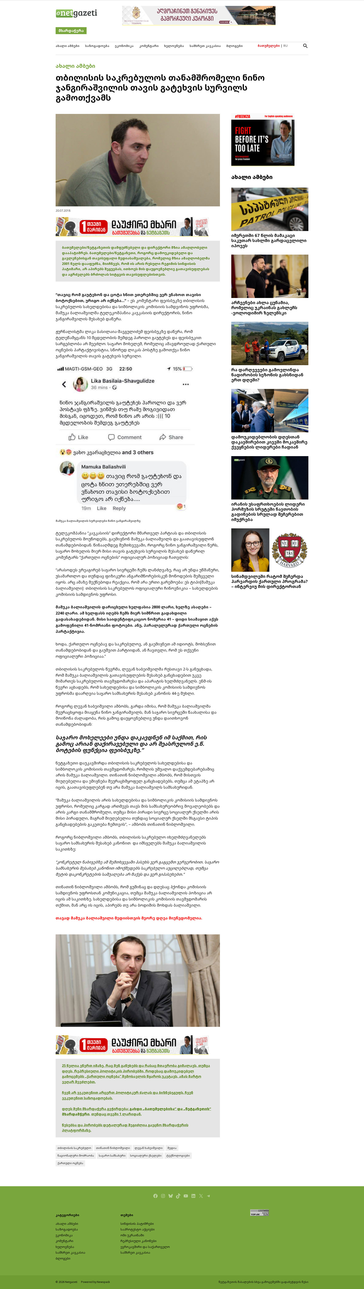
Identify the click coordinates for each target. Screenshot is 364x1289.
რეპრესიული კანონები (138, 1241)
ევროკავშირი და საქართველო (145, 1247)
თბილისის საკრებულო (74, 1148)
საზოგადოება (97, 46)
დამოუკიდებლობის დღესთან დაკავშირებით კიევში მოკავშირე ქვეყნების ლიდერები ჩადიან (269, 442)
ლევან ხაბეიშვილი (149, 1148)
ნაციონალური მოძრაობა (76, 1155)
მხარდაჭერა (71, 30)
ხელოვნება (174, 46)
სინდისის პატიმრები (137, 1224)
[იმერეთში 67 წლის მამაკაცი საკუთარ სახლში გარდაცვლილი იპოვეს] (269, 209)
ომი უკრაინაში (132, 1235)
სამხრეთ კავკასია (205, 46)
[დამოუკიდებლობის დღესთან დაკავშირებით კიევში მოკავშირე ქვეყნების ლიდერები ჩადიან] (269, 411)
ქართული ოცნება (70, 1163)
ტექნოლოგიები (178, 1155)
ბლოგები (234, 46)
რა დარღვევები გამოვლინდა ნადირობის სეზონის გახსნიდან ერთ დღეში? (267, 375)
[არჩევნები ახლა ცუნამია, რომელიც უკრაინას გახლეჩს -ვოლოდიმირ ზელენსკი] (269, 276)
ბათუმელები (269, 46)
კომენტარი (149, 46)
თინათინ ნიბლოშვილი (113, 1148)
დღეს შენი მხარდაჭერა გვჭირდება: (96, 1108)
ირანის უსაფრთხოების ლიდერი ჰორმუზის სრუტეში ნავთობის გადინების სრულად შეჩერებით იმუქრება (268, 511)
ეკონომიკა (124, 46)
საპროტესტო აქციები (137, 1229)
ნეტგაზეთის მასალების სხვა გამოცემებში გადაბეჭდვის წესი (263, 1282)
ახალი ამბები (67, 46)
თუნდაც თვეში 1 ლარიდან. (116, 1114)
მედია (172, 1148)
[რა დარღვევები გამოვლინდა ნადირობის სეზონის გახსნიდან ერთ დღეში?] (269, 344)
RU (285, 46)
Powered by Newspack (95, 1282)
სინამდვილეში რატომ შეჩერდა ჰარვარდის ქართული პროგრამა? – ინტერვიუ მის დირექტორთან (269, 581)
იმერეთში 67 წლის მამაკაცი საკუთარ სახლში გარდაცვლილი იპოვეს (268, 240)
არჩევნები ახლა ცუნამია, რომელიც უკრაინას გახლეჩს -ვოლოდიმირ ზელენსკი (264, 307)
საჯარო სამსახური (112, 1155)
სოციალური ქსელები (146, 1155)
